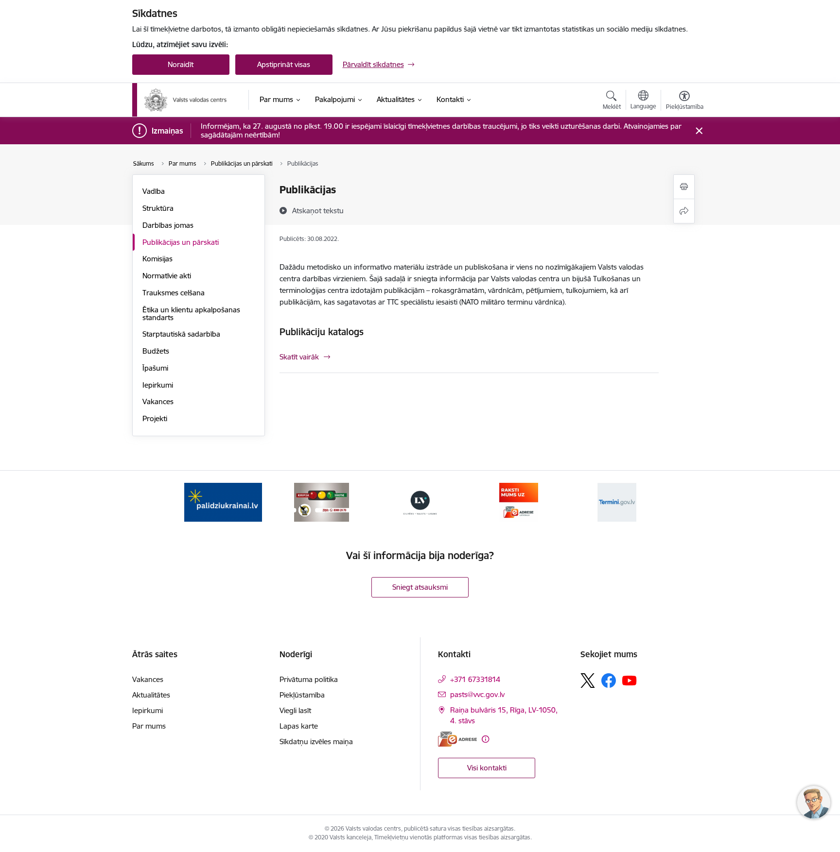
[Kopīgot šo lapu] (684, 211)
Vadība (153, 191)
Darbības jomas (167, 225)
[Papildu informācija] (485, 739)
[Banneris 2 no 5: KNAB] (321, 501)
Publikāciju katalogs (322, 332)
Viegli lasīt (295, 710)
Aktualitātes (151, 694)
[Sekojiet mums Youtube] (629, 680)
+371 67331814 (475, 679)
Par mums (149, 726)
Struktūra (158, 208)
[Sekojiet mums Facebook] (608, 680)
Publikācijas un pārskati (180, 242)
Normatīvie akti (166, 275)
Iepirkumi (157, 385)
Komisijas (157, 258)
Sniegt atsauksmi (420, 587)
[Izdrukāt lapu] (684, 187)
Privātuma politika (309, 679)
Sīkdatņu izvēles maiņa (316, 741)
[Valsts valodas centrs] (185, 100)
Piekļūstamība (302, 694)
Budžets (155, 351)
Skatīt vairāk (299, 356)
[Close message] (699, 131)
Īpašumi (155, 368)
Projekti (154, 418)
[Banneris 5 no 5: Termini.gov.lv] (616, 501)
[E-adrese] (457, 739)
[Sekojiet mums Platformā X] (587, 680)
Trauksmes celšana (173, 292)
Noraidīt (180, 64)
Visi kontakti (487, 767)
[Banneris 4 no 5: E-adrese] (518, 501)
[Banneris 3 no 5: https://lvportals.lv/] (420, 501)
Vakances (158, 401)
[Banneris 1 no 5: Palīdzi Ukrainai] (223, 501)
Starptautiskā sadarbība (181, 334)
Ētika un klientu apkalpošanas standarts (191, 313)
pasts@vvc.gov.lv (477, 694)
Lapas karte (299, 726)
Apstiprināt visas (283, 64)
